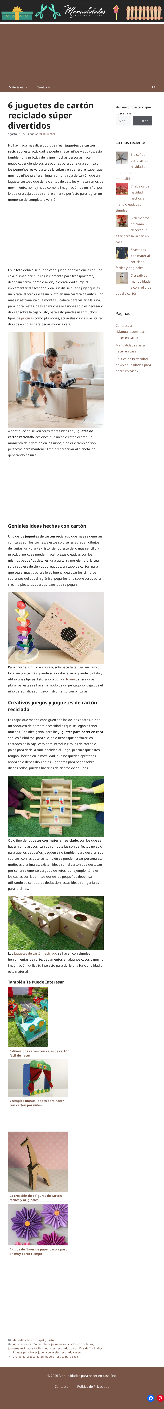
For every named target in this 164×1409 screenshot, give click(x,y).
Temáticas (44, 87)
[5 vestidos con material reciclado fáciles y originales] (122, 254)
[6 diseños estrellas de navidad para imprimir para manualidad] (122, 158)
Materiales (16, 87)
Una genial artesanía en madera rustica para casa (45, 1356)
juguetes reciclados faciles (25, 1348)
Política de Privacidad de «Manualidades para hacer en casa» (133, 365)
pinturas (27, 318)
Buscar (142, 121)
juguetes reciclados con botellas (72, 1344)
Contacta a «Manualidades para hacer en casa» (131, 331)
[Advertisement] (82, 52)
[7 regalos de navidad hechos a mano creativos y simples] (122, 190)
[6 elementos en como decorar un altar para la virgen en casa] (122, 222)
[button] (154, 87)
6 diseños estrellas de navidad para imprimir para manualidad (133, 166)
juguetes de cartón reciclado (35, 953)
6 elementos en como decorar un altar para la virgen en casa (132, 230)
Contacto (61, 1386)
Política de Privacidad (93, 1386)
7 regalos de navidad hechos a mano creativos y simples (132, 198)
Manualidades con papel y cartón (33, 1340)
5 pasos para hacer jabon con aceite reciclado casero (47, 1352)
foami (70, 679)
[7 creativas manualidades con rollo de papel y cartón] (122, 279)
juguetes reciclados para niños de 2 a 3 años (73, 1348)
